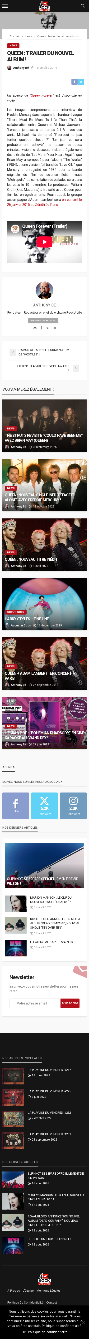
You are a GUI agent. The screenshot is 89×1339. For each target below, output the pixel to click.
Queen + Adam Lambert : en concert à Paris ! (40, 676)
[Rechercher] (83, 6)
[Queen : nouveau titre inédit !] (44, 544)
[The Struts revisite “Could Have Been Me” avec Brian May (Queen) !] (44, 425)
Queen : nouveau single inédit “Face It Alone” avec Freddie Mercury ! (40, 497)
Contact (51, 1302)
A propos (13, 1290)
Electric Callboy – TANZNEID (51, 942)
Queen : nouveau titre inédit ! (32, 559)
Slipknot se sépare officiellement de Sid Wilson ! (43, 881)
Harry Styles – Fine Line (27, 619)
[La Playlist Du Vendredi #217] (13, 1076)
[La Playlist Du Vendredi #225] (13, 1097)
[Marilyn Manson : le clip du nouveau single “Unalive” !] (16, 904)
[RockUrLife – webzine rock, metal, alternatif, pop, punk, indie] (44, 1279)
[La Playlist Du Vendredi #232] (13, 1119)
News (13, 45)
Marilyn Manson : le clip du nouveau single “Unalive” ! (51, 900)
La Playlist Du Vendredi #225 (49, 1091)
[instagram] (54, 328)
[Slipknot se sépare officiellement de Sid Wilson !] (44, 865)
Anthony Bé (21, 67)
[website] (35, 328)
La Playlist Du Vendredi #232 (49, 1112)
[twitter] (47, 328)
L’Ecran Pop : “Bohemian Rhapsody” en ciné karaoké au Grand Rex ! (44, 735)
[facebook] (41, 328)
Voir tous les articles (43, 320)
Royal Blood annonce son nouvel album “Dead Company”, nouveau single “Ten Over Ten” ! (56, 923)
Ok (24, 1332)
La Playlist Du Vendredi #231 (49, 1134)
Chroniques (15, 612)
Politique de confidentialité (25, 1302)
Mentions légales (49, 1290)
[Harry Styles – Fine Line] (44, 604)
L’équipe (28, 1290)
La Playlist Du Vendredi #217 (49, 1070)
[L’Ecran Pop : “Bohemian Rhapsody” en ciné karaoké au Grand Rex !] (44, 723)
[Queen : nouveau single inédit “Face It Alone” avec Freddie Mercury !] (44, 485)
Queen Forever (42, 95)
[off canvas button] (5, 6)
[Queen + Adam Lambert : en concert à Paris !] (44, 663)
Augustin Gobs (21, 625)
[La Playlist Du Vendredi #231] (13, 1140)
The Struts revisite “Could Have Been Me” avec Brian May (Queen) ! (44, 438)
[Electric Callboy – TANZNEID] (16, 948)
